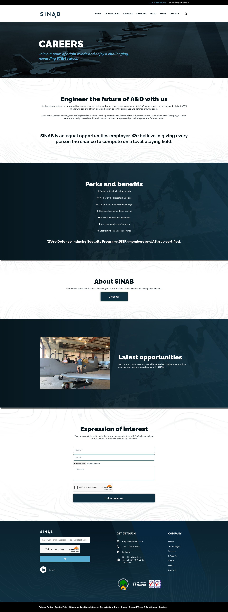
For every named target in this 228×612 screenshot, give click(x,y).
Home (98, 14)
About (153, 14)
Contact (174, 14)
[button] (186, 14)
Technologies (112, 14)
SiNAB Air (141, 14)
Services (128, 14)
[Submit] (65, 559)
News (163, 14)
